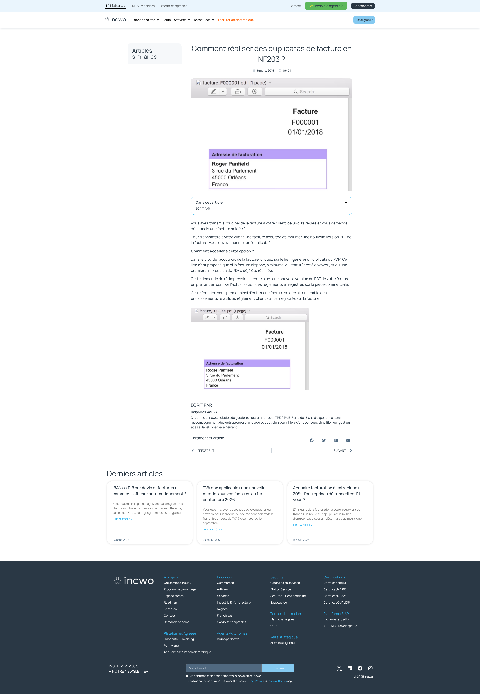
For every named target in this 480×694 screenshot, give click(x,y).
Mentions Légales (282, 619)
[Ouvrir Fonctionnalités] (158, 19)
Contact (169, 615)
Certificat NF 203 (335, 589)
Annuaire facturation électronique (187, 652)
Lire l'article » (122, 519)
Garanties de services (285, 583)
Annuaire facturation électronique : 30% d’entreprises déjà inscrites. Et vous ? (326, 493)
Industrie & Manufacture (234, 602)
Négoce (222, 609)
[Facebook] (360, 668)
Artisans (223, 589)
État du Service (280, 589)
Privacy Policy (254, 681)
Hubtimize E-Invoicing (179, 639)
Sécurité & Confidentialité (288, 596)
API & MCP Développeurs (340, 626)
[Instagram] (370, 668)
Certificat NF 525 (335, 596)
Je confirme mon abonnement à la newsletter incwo (225, 676)
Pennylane (171, 645)
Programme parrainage (180, 589)
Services (223, 596)
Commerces (225, 583)
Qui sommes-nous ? (177, 583)
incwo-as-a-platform (338, 619)
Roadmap (170, 602)
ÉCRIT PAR (203, 208)
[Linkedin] (349, 668)
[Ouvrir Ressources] (213, 19)
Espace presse (174, 596)
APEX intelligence (282, 643)
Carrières (170, 609)
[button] (346, 202)
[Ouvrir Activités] (189, 19)
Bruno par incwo (228, 639)
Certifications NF (335, 583)
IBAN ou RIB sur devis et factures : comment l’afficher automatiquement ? (149, 490)
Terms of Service (277, 681)
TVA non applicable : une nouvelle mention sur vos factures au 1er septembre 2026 (234, 493)
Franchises (224, 615)
